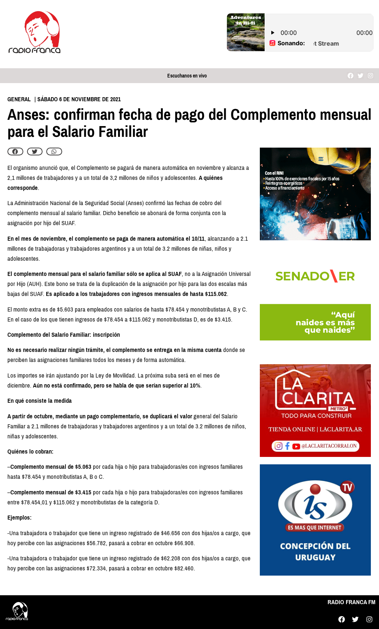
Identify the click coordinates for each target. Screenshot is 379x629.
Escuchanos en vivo (187, 75)
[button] (15, 152)
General (19, 99)
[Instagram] (370, 75)
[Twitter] (360, 75)
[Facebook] (350, 75)
